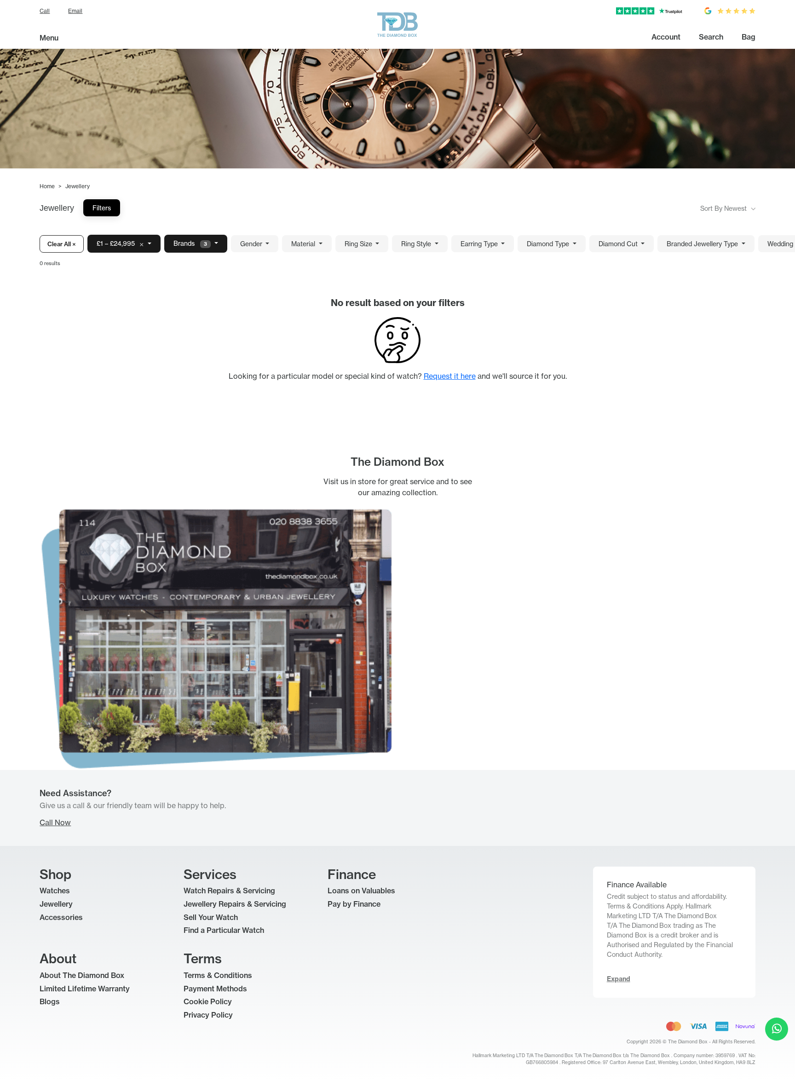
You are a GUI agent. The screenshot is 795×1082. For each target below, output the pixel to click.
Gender (252, 244)
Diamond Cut (619, 244)
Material (304, 244)
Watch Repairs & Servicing (229, 890)
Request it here (450, 376)
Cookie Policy (208, 1001)
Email (75, 10)
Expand (618, 979)
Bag (748, 36)
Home (47, 186)
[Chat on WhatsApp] (776, 1029)
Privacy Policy (208, 1014)
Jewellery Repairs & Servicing (235, 903)
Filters (101, 208)
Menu (49, 37)
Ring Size (359, 244)
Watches (55, 890)
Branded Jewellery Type (703, 244)
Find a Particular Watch (224, 930)
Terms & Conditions (218, 975)
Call (45, 10)
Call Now (55, 822)
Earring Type (480, 244)
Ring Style (417, 244)
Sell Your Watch (211, 917)
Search (711, 36)
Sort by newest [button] (724, 208)
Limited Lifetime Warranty (85, 988)
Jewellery (56, 903)
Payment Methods (215, 988)
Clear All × (61, 244)
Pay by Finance (354, 903)
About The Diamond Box (82, 975)
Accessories (61, 917)
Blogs (50, 1001)
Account (665, 36)
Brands (190, 243)
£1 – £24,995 (120, 244)
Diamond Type (549, 244)
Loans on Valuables (361, 890)
